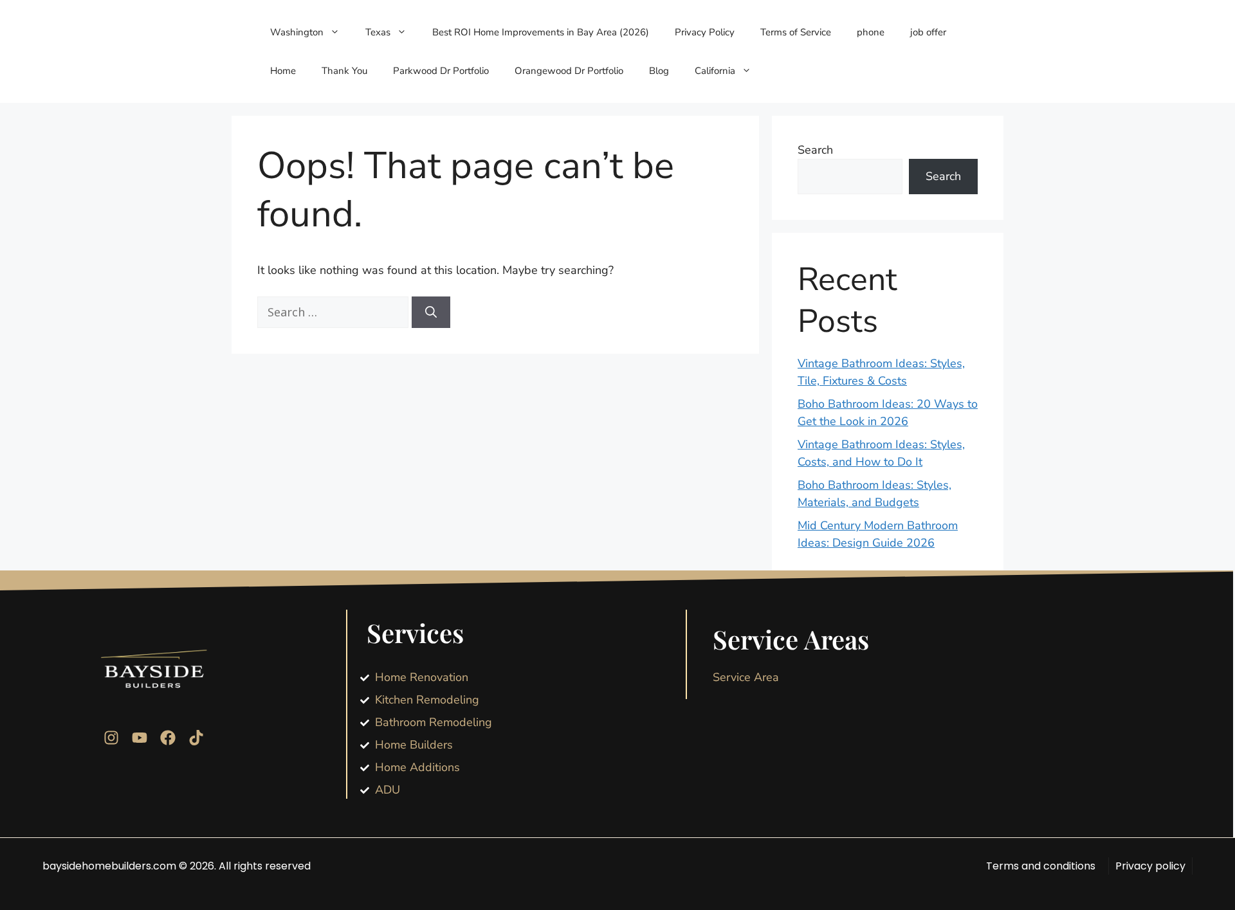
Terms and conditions (1040, 866)
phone (870, 32)
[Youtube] (139, 737)
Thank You (344, 70)
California (715, 70)
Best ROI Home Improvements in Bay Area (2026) (540, 32)
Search (815, 150)
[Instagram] (111, 737)
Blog (659, 70)
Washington (297, 32)
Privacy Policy (705, 32)
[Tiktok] (196, 737)
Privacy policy (1150, 866)
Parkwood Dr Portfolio (441, 70)
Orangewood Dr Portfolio (569, 70)
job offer (928, 32)
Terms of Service (795, 32)
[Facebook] (168, 737)
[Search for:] (334, 312)
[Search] (431, 312)
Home (283, 70)
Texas (377, 32)
